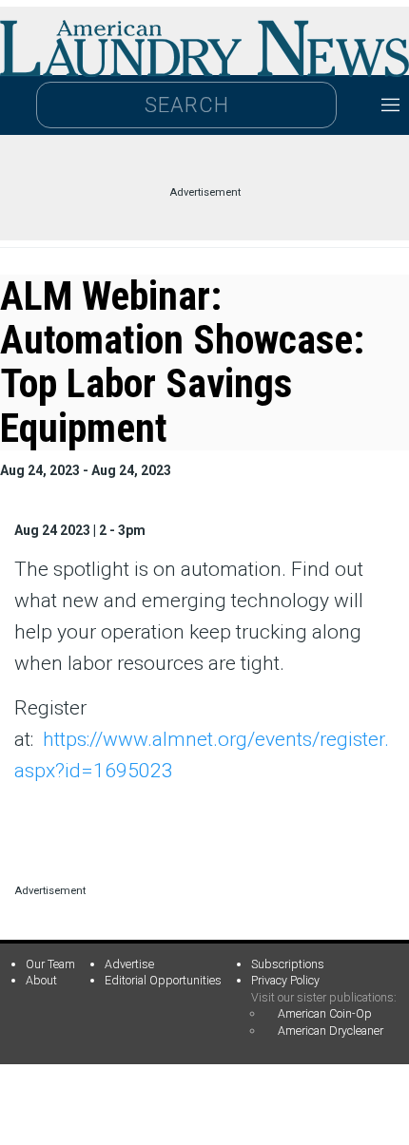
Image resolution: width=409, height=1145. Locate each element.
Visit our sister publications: (324, 997)
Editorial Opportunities (163, 980)
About (41, 980)
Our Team (50, 964)
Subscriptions (287, 964)
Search (187, 105)
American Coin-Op (325, 1013)
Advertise (129, 964)
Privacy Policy (285, 980)
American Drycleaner (330, 1030)
